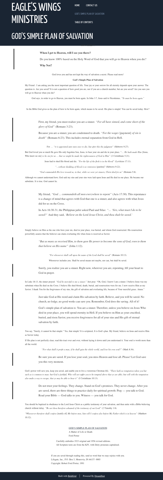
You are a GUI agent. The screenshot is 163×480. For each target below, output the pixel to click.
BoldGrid (72, 475)
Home (77, 5)
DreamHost (100, 475)
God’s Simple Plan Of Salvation (89, 14)
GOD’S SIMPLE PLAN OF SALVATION (88, 427)
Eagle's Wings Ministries (36, 14)
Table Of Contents (84, 22)
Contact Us (91, 5)
